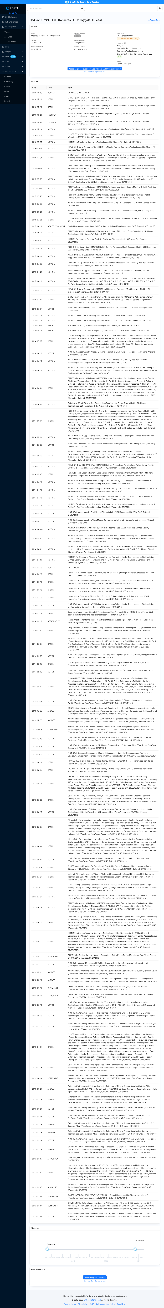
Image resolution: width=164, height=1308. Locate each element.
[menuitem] (12, 17)
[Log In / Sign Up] (15, 12)
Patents (7, 77)
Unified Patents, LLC (92, 1300)
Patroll (7, 101)
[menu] (13, 41)
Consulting (8, 81)
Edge (6, 91)
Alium (6, 96)
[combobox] (55, 8)
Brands (7, 86)
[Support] (12, 12)
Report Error (155, 20)
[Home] (9, 12)
